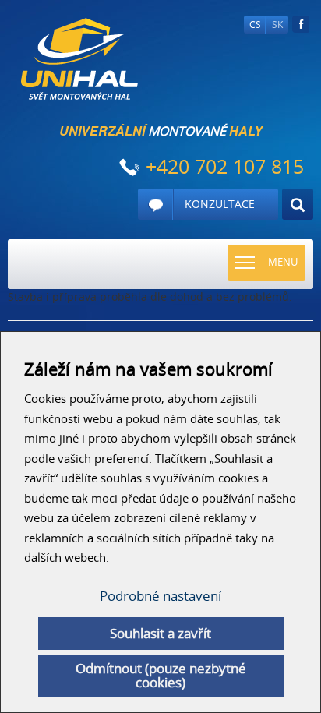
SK (277, 24)
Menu (283, 262)
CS (255, 24)
